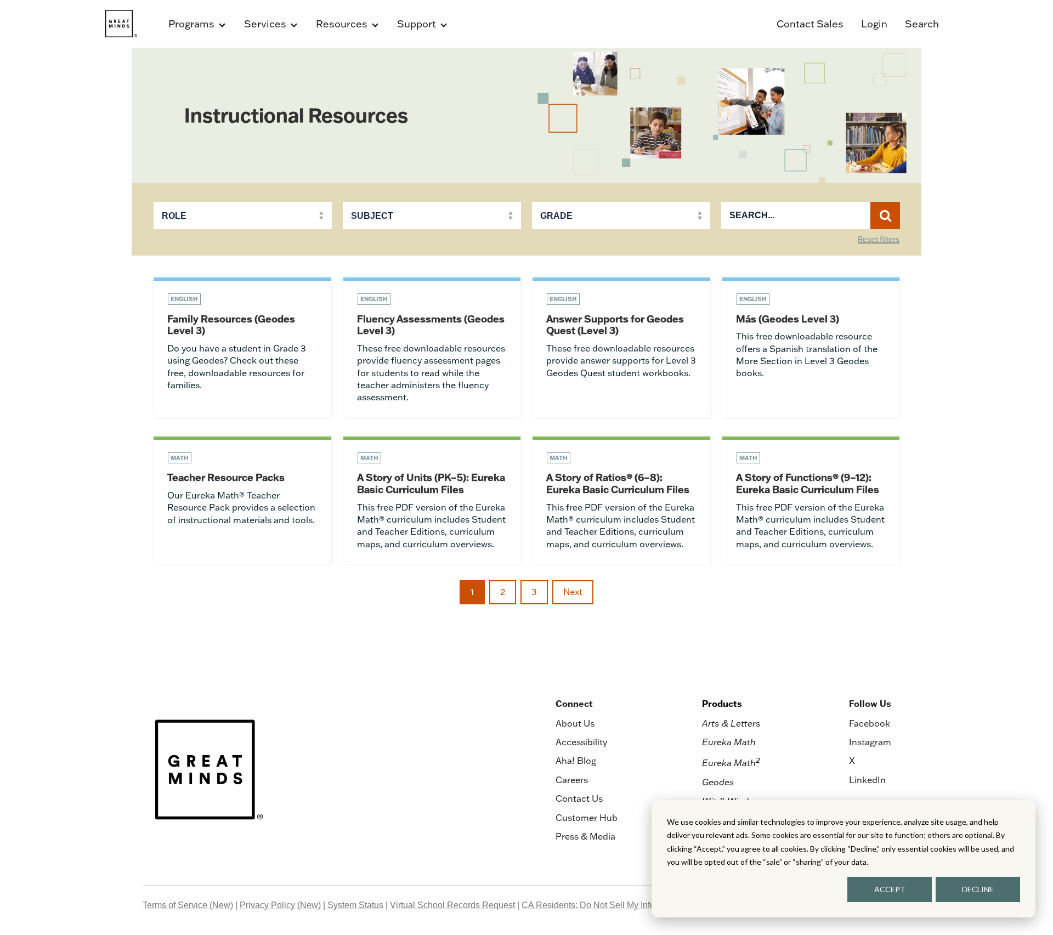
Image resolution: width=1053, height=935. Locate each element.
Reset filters (878, 239)
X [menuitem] (852, 761)
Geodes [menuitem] (718, 782)
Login (874, 24)
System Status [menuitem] (355, 905)
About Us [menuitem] (575, 723)
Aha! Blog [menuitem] (576, 761)
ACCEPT (889, 889)
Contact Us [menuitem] (579, 798)
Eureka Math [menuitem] (729, 742)
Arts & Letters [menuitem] (731, 723)
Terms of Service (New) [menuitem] (188, 905)
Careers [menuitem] (572, 780)
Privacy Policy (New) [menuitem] (280, 905)
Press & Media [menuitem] (585, 836)
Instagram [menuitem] (870, 742)
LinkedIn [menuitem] (867, 780)
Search (922, 24)
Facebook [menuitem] (869, 723)
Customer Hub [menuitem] (587, 818)
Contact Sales (810, 24)
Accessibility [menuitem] (581, 742)
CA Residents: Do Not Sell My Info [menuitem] (588, 905)
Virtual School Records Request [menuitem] (452, 905)
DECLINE (978, 889)
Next (572, 591)
